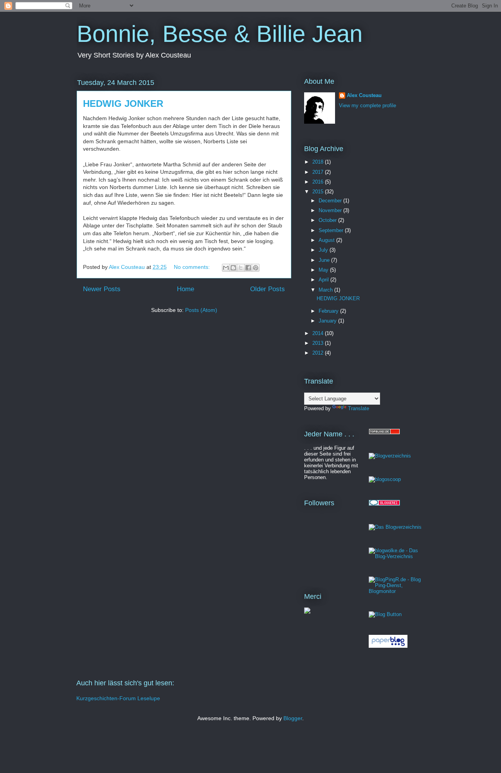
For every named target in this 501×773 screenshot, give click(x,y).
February (329, 311)
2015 (318, 192)
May (324, 270)
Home (185, 289)
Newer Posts (102, 289)
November (331, 210)
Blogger (292, 718)
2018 (318, 162)
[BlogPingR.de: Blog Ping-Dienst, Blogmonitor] (396, 591)
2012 (318, 353)
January (328, 321)
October (328, 220)
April (324, 280)
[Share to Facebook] (248, 268)
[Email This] (226, 268)
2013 (318, 343)
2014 (318, 333)
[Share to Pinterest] (256, 268)
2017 (318, 172)
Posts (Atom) (201, 310)
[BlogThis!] (233, 268)
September (332, 230)
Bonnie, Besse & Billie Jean (219, 34)
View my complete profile (367, 105)
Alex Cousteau (364, 95)
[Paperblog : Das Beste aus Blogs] (388, 646)
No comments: (192, 267)
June (325, 260)
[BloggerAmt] (390, 456)
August (327, 240)
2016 (318, 182)
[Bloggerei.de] (384, 504)
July (324, 250)
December (331, 201)
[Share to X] (241, 268)
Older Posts (267, 289)
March (326, 290)
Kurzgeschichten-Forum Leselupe (118, 698)
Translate (358, 408)
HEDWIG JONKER (123, 103)
